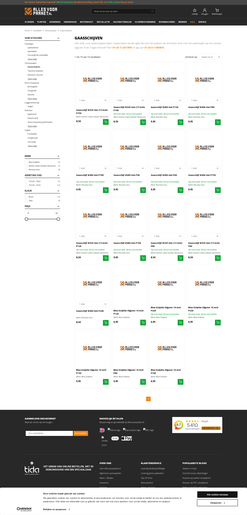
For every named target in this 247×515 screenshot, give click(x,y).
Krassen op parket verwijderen (197, 478)
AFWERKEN (54, 21)
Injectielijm (32, 51)
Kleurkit (31, 94)
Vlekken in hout (190, 468)
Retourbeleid (147, 482)
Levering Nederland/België (153, 468)
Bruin (44, 196)
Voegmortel (33, 138)
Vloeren (29, 21)
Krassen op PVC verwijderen (195, 482)
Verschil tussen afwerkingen (195, 473)
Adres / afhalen (106, 478)
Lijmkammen (33, 47)
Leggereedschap (32, 102)
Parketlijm (29, 44)
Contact (103, 487)
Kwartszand (33, 118)
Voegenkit (32, 90)
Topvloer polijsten (35, 70)
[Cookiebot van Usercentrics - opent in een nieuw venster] (24, 509)
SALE (192, 21)
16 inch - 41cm (44, 185)
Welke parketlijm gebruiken (195, 487)
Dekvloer (29, 110)
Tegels (27, 130)
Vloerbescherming (145, 21)
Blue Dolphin (44, 162)
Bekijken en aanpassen (54, 509)
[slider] (26, 219)
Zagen (30, 106)
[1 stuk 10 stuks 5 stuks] (92, 100)
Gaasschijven (34, 66)
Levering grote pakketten (152, 473)
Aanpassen (215, 502)
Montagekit (32, 86)
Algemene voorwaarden (110, 473)
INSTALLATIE (103, 21)
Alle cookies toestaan (217, 494)
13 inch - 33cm (44, 181)
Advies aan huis (148, 487)
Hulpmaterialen (122, 21)
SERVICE (202, 21)
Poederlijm (32, 134)
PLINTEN (41, 21)
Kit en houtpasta (32, 83)
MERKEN (182, 21)
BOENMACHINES (167, 21)
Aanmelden (81, 433)
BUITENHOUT (86, 21)
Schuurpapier (31, 63)
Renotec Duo (44, 169)
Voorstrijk (32, 142)
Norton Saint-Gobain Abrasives (44, 166)
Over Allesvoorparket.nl (110, 468)
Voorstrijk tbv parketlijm (38, 55)
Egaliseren (32, 114)
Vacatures (104, 482)
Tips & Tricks (146, 478)
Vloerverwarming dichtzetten (40, 122)
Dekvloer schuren (35, 75)
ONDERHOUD (70, 21)
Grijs (44, 200)
